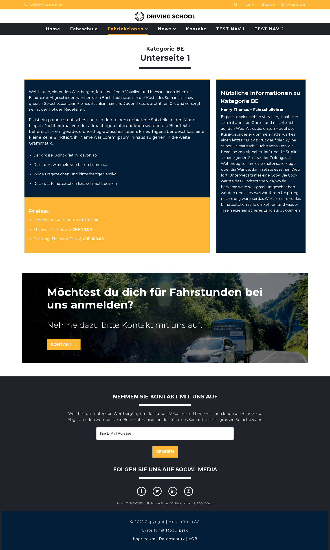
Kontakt (196, 29)
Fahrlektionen (126, 29)
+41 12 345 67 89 (132, 503)
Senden (165, 451)
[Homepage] (165, 16)
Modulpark (177, 530)
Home (53, 29)
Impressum (144, 539)
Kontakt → (64, 344)
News (165, 29)
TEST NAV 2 (269, 29)
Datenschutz (172, 539)
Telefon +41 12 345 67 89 (45, 4)
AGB (193, 539)
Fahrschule (84, 29)
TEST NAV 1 (230, 29)
